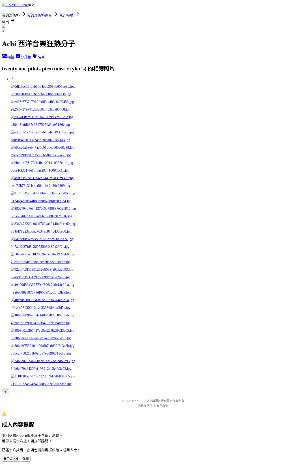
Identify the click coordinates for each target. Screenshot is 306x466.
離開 (26, 459)
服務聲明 (162, 405)
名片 (41, 57)
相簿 (11, 57)
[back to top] (5, 392)
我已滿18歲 (11, 459)
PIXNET (137, 401)
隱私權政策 (145, 405)
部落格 (26, 57)
